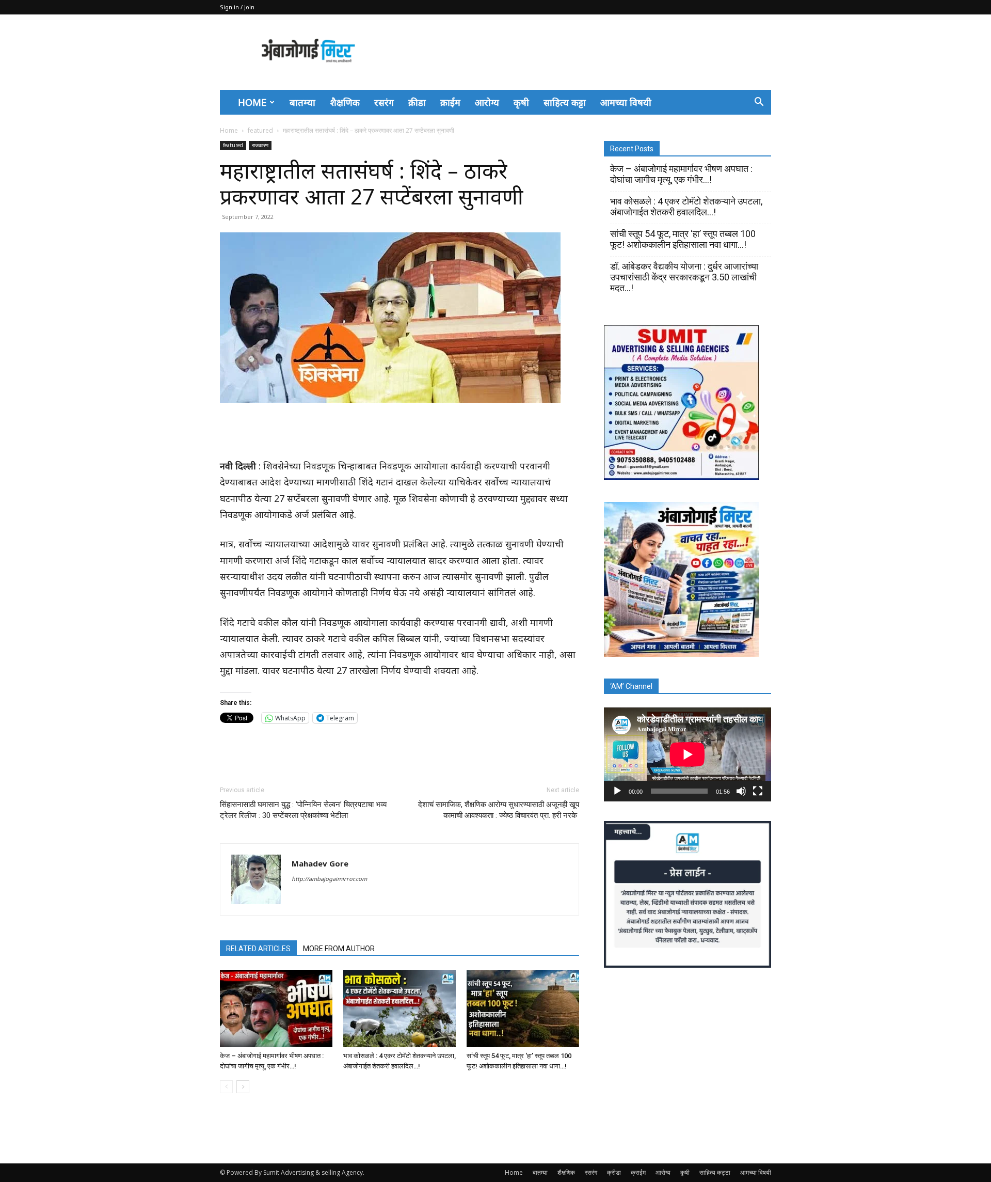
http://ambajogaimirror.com (329, 878)
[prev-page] (226, 1086)
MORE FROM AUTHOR (339, 948)
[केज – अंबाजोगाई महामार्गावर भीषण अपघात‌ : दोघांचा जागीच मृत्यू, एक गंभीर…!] (276, 1008)
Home (252, 102)
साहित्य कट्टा (565, 102)
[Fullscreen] (758, 791)
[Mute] (741, 791)
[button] (758, 102)
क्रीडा (417, 102)
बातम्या (302, 102)
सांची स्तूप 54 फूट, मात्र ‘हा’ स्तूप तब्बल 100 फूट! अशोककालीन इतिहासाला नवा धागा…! (683, 239)
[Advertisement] (583, 52)
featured (260, 130)
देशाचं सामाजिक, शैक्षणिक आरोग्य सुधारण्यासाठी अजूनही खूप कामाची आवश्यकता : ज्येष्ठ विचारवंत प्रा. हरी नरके (498, 810)
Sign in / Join (237, 7)
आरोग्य (487, 102)
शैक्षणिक (345, 102)
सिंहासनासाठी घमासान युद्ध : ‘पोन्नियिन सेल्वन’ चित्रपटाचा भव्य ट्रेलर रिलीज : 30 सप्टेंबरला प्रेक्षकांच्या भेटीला (303, 810)
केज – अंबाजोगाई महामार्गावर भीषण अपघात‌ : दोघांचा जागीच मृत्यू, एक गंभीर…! (681, 174)
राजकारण (260, 145)
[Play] (617, 791)
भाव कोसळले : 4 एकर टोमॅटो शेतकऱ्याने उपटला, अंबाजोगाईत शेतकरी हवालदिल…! (686, 206)
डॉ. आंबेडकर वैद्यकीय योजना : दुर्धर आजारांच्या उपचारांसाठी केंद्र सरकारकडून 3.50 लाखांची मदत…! (684, 277)
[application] (687, 754)
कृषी (521, 102)
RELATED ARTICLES (258, 948)
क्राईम (450, 102)
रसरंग (384, 102)
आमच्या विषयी (625, 102)
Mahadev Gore (320, 863)
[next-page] (242, 1086)
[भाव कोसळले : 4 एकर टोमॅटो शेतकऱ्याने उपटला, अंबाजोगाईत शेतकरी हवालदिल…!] (399, 1008)
